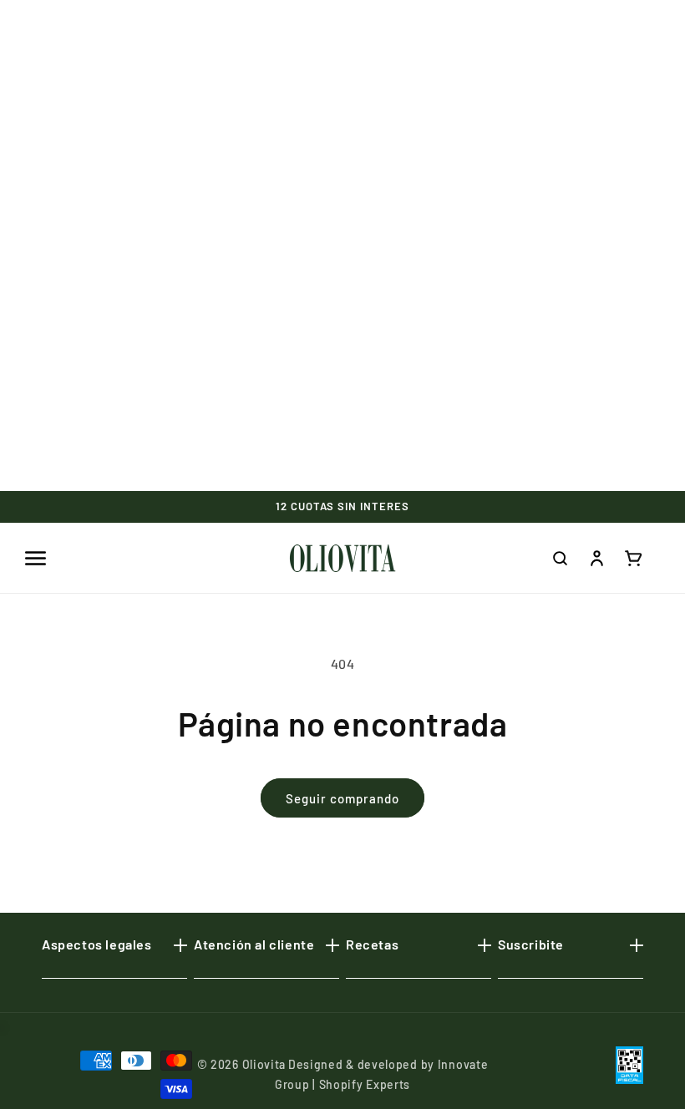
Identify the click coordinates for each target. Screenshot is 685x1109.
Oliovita (264, 1064)
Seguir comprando (342, 798)
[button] (35, 557)
